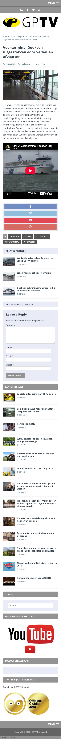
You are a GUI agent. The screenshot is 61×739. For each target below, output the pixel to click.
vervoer (35, 64)
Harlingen (25, 64)
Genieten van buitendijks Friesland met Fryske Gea (35, 455)
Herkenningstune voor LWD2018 (34, 578)
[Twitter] (33, 10)
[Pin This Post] (30, 220)
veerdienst (41, 236)
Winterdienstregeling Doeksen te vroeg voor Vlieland (35, 259)
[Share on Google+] (30, 227)
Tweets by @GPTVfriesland (16, 687)
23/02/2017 (10, 64)
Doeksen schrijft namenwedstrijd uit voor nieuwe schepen (36, 289)
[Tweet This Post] (30, 213)
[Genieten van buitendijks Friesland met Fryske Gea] (9, 459)
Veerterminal (12, 242)
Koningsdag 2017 (26, 423)
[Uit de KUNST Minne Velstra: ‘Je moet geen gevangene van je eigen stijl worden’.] (9, 489)
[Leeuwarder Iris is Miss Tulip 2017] (9, 474)
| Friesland (42, 732)
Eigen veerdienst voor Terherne (34, 272)
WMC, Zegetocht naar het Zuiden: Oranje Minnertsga (35, 440)
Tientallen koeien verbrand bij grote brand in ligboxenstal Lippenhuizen (36, 549)
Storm (27, 236)
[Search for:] (30, 605)
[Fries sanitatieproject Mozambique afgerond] (9, 539)
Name (9, 347)
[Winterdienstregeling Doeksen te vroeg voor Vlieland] (9, 263)
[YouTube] (39, 10)
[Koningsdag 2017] (9, 429)
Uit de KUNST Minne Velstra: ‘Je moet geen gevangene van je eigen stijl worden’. (37, 486)
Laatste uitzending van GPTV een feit (37, 394)
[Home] (21, 10)
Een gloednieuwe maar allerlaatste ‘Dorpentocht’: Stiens (36, 410)
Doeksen (15, 236)
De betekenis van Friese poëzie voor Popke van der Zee (36, 519)
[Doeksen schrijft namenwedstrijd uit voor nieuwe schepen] (9, 293)
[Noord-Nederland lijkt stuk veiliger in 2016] (9, 568)
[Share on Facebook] (30, 207)
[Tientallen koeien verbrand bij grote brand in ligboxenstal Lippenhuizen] (9, 553)
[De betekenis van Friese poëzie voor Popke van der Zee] (9, 524)
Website (10, 364)
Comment (11, 325)
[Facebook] (27, 10)
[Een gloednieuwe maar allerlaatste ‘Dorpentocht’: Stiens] (9, 414)
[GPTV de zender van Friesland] (30, 22)
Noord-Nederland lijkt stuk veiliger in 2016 (37, 564)
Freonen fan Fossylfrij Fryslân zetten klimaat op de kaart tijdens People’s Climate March (36, 503)
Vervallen (29, 242)
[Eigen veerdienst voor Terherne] (9, 278)
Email (9, 356)
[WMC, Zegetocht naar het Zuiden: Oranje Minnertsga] (9, 444)
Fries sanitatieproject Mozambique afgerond (35, 534)
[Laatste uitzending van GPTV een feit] (9, 399)
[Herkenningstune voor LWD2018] (9, 583)
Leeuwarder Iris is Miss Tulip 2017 (35, 468)
